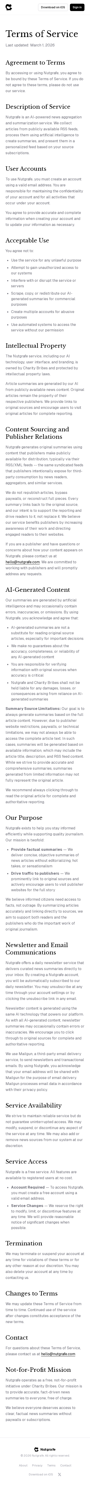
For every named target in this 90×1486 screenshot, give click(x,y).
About (23, 1465)
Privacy (37, 1465)
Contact (65, 1465)
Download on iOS (53, 7)
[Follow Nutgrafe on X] (59, 1474)
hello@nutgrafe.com (23, 562)
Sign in (77, 7)
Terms (51, 1465)
